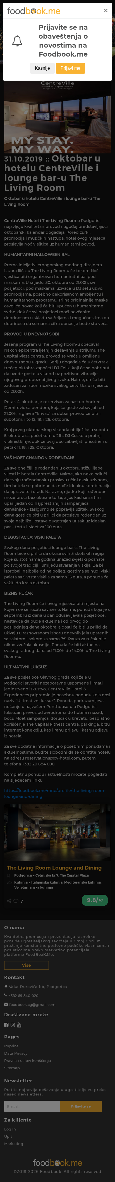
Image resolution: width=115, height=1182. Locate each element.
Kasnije (42, 68)
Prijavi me (70, 68)
